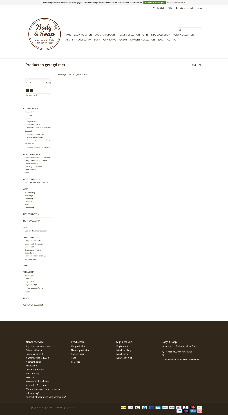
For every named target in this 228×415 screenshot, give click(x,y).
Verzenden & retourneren (38, 385)
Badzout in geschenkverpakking (38, 140)
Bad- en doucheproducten (36, 231)
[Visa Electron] (178, 410)
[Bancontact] (137, 407)
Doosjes (28, 278)
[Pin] (151, 407)
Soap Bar (28, 172)
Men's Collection (183, 34)
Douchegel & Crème (33, 167)
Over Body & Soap (35, 369)
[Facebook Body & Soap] (177, 327)
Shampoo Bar (30, 169)
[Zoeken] (180, 29)
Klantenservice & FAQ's (37, 357)
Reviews (122, 39)
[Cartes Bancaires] (157, 407)
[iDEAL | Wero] (123, 407)
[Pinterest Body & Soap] (188, 327)
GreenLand (29, 253)
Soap (97, 39)
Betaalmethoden (34, 350)
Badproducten (83, 34)
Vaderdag (29, 198)
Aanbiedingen (78, 353)
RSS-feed (75, 361)
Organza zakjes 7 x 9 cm (35, 288)
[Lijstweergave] (31, 90)
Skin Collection (82, 39)
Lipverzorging (30, 259)
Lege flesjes (29, 281)
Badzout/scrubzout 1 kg (35, 134)
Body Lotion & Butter (33, 241)
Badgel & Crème (32, 112)
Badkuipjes (29, 275)
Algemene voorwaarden (38, 346)
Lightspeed (70, 407)
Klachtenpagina (33, 361)
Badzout (28, 131)
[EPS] (178, 407)
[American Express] (192, 410)
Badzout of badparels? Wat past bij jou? (46, 396)
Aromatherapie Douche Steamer (38, 157)
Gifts (145, 34)
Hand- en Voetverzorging (35, 256)
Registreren (122, 346)
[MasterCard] (192, 407)
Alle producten (78, 346)
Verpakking (109, 39)
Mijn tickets (122, 353)
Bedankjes (29, 195)
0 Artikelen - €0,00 (164, 8)
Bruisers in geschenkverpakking (38, 147)
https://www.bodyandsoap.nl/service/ (180, 359)
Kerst (27, 204)
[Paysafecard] (164, 407)
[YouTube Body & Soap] (194, 327)
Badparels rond (32, 122)
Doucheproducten (105, 34)
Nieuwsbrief (32, 365)
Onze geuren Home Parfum (36, 183)
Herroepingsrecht (34, 353)
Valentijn (28, 201)
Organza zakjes (31, 284)
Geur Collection (130, 34)
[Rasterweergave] (27, 90)
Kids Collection (160, 34)
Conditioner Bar (31, 163)
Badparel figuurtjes (33, 124)
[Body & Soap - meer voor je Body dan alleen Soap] (45, 35)
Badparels (29, 118)
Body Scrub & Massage (34, 244)
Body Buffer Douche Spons (36, 160)
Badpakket (29, 115)
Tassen (27, 292)
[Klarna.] (199, 410)
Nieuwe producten (80, 350)
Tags (200, 65)
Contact (172, 39)
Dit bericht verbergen (154, 3)
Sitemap (30, 377)
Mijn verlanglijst (124, 357)
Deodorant (29, 247)
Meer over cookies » (176, 3)
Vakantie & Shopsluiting (37, 381)
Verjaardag (29, 207)
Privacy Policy (32, 373)
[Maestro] (185, 410)
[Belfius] (171, 407)
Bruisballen (29, 143)
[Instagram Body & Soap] (199, 327)
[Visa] (199, 407)
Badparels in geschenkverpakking (39, 127)
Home (68, 34)
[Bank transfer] (130, 407)
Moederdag (30, 192)
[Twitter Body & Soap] (183, 327)
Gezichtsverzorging (33, 250)
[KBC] (144, 407)
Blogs (161, 39)
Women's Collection (142, 39)
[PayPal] (185, 407)
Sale (67, 39)
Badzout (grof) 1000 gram (36, 137)
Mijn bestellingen (124, 350)
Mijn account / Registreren (190, 8)
